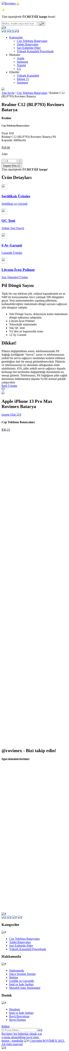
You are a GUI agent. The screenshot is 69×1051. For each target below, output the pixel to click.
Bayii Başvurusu (19, 1016)
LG (19, 68)
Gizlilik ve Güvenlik (21, 980)
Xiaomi (21, 65)
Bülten (6, 1026)
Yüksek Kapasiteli (28, 75)
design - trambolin (12, 1040)
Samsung (22, 61)
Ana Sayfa (8, 92)
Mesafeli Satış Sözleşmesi (24, 987)
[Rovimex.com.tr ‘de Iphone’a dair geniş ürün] (34, 901)
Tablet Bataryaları (27, 44)
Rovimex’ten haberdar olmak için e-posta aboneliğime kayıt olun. (22, 1035)
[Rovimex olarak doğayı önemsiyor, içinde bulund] (34, 836)
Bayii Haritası (17, 1019)
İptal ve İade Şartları (21, 984)
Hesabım (14, 1009)
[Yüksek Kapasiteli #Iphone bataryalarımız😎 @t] (34, 884)
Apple (20, 58)
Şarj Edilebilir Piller (29, 47)
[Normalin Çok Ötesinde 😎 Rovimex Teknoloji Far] (34, 870)
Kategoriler (16, 37)
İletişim (13, 977)
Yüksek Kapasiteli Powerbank (35, 51)
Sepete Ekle (9, 414)
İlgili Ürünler (9, 385)
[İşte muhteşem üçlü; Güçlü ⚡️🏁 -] (34, 772)
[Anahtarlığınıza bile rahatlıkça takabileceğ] (34, 790)
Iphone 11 (23, 79)
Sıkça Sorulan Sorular (22, 974)
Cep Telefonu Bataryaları (32, 41)
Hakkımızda (16, 970)
